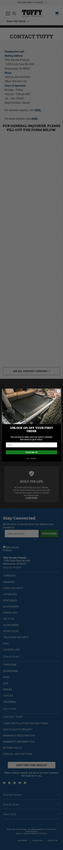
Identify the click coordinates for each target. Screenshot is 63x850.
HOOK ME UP (31, 452)
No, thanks (31, 458)
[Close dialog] (58, 391)
